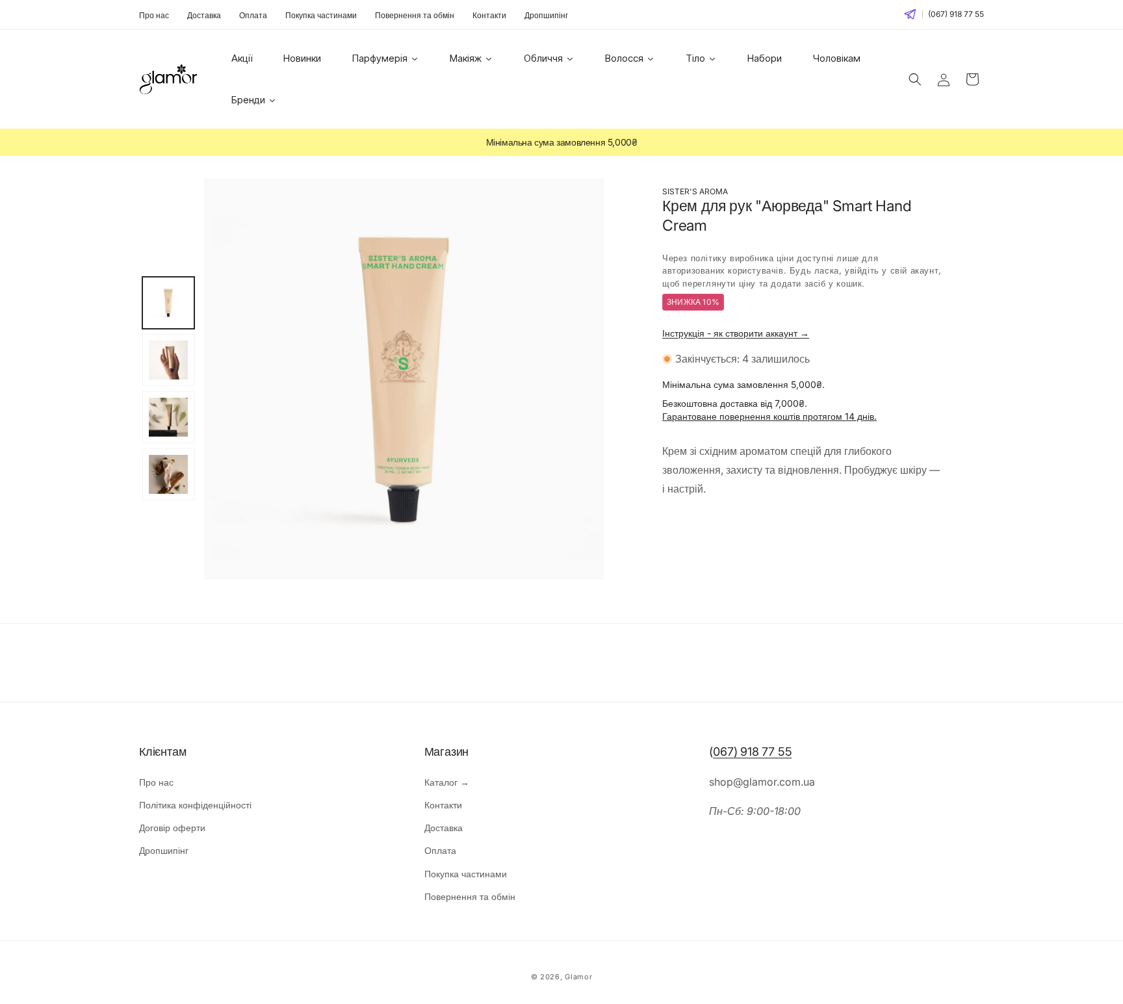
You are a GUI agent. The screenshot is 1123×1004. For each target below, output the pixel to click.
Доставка (204, 15)
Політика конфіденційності (195, 804)
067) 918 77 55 (752, 751)
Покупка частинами (321, 15)
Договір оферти (172, 827)
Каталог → (446, 782)
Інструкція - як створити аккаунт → (735, 333)
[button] (915, 79)
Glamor (578, 976)
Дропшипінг (546, 15)
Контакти (489, 15)
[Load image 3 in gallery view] (168, 417)
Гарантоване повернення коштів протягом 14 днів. (769, 416)
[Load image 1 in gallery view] (168, 303)
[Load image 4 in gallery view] (168, 474)
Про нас (154, 15)
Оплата (253, 15)
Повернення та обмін (414, 15)
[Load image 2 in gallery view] (168, 360)
